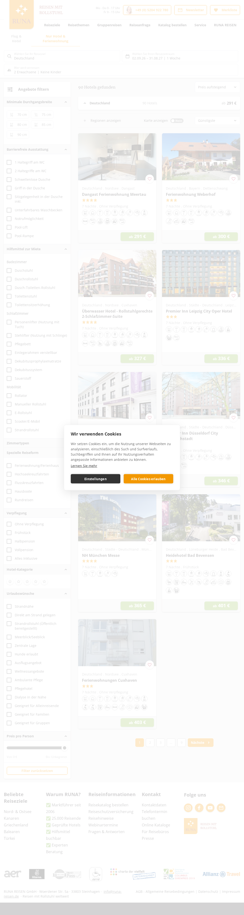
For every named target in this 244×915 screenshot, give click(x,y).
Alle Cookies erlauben (148, 479)
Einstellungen (95, 479)
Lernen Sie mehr (84, 465)
